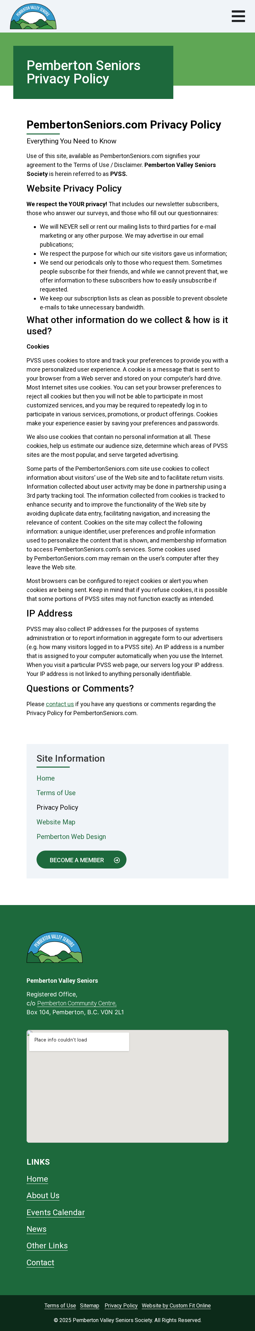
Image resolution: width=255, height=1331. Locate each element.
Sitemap (89, 1305)
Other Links (47, 1245)
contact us (60, 704)
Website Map (56, 822)
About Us (43, 1195)
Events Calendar (56, 1212)
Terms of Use (56, 793)
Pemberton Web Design (71, 837)
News (36, 1229)
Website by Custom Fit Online (176, 1305)
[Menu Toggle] (238, 16)
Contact (40, 1262)
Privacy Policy (57, 807)
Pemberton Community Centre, (77, 1003)
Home (46, 778)
